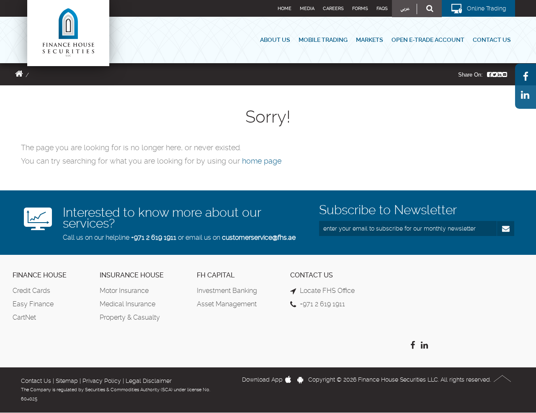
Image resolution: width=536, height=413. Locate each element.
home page (261, 160)
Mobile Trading (323, 39)
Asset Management (227, 304)
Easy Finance (33, 304)
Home (284, 8)
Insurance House (132, 275)
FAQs (382, 8)
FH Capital (215, 275)
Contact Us (492, 39)
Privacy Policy (101, 380)
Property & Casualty (130, 317)
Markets (369, 39)
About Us (275, 39)
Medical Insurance (127, 304)
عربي (405, 9)
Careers (333, 8)
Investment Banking (227, 291)
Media (307, 8)
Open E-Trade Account (428, 39)
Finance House (40, 275)
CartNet (24, 317)
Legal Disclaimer (149, 380)
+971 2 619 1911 (153, 237)
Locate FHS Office (327, 291)
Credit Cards (31, 291)
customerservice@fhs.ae (259, 237)
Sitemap (67, 380)
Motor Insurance (124, 291)
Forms (360, 8)
